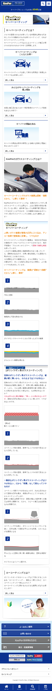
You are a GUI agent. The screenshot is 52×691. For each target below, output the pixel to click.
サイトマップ (6, 674)
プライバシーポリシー (9, 669)
